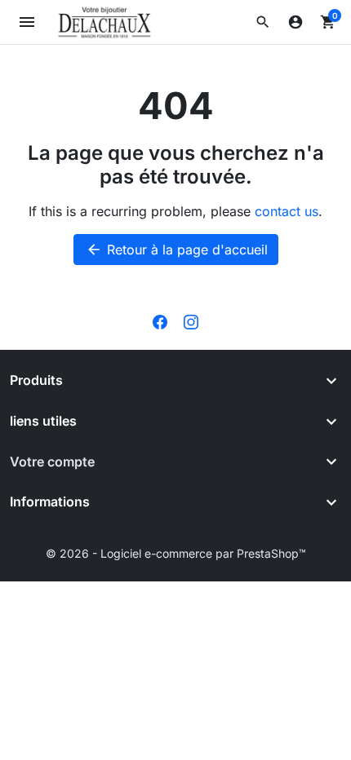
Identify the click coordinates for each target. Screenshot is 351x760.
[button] (263, 22)
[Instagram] (191, 320)
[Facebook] (160, 320)
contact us (286, 211)
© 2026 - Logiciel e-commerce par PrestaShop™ (176, 553)
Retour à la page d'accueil (177, 249)
